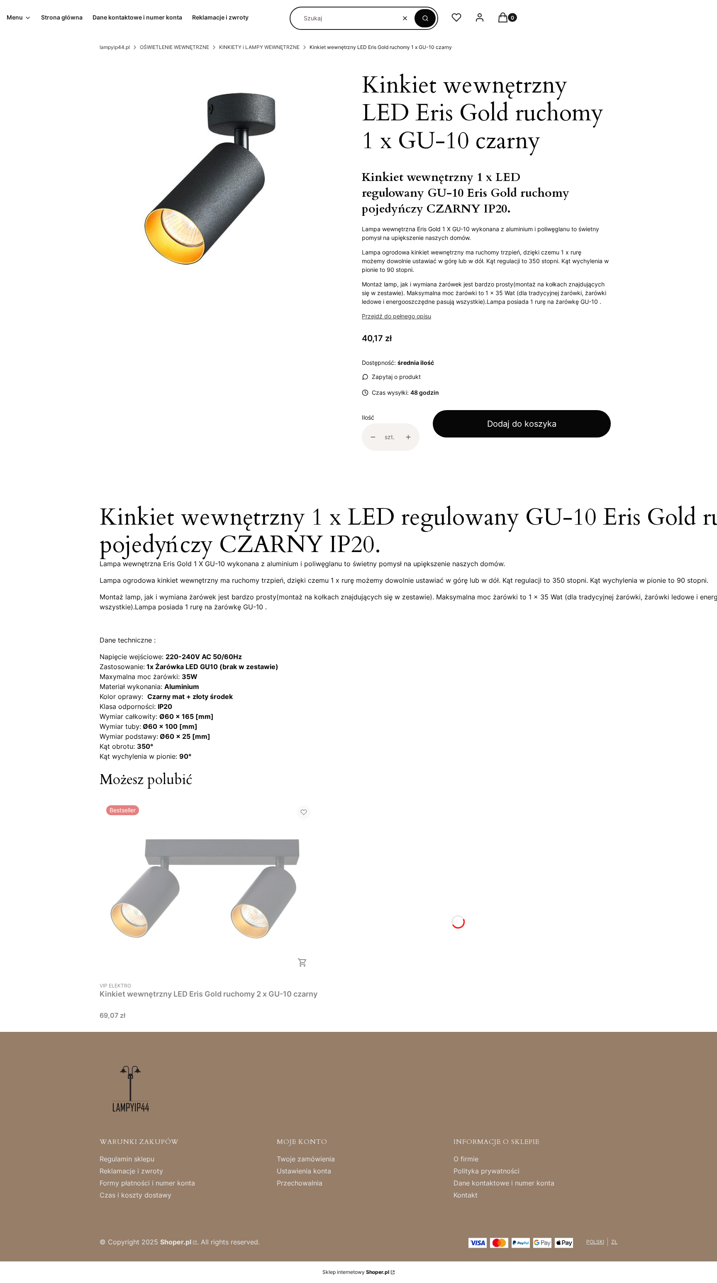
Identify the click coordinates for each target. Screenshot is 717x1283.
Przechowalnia (299, 1183)
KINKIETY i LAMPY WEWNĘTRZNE (259, 47)
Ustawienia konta (304, 1171)
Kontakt (466, 1195)
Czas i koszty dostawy (135, 1195)
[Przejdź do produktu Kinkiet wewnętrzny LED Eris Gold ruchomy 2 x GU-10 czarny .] (208, 888)
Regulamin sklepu (127, 1159)
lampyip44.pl (115, 47)
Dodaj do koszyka (521, 424)
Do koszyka (302, 962)
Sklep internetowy (355, 1272)
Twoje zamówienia (306, 1159)
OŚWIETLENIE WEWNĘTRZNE (174, 47)
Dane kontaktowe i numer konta (504, 1183)
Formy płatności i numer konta (147, 1183)
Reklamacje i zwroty (131, 1171)
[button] (425, 18)
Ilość (368, 417)
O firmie (466, 1159)
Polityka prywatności (486, 1171)
